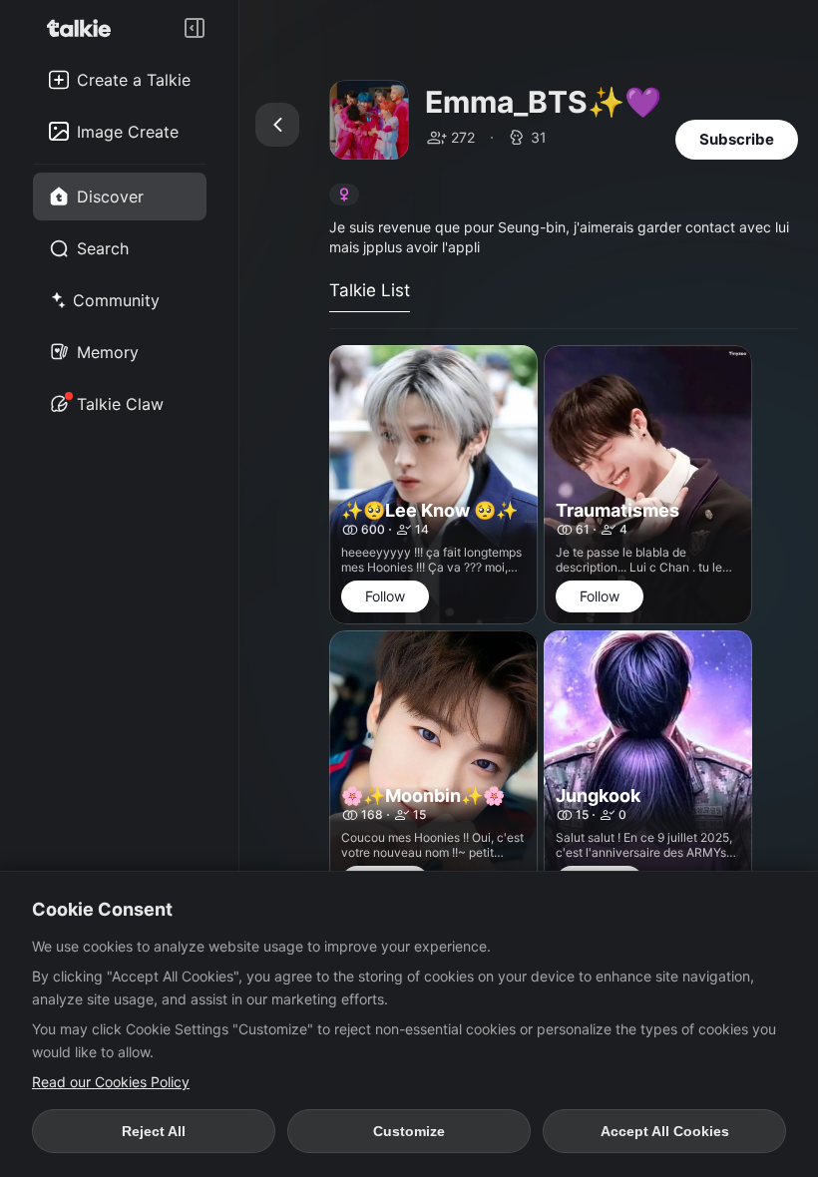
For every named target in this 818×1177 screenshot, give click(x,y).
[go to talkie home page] (85, 28)
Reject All (154, 1131)
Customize (409, 1131)
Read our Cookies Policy (111, 1081)
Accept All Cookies (665, 1131)
